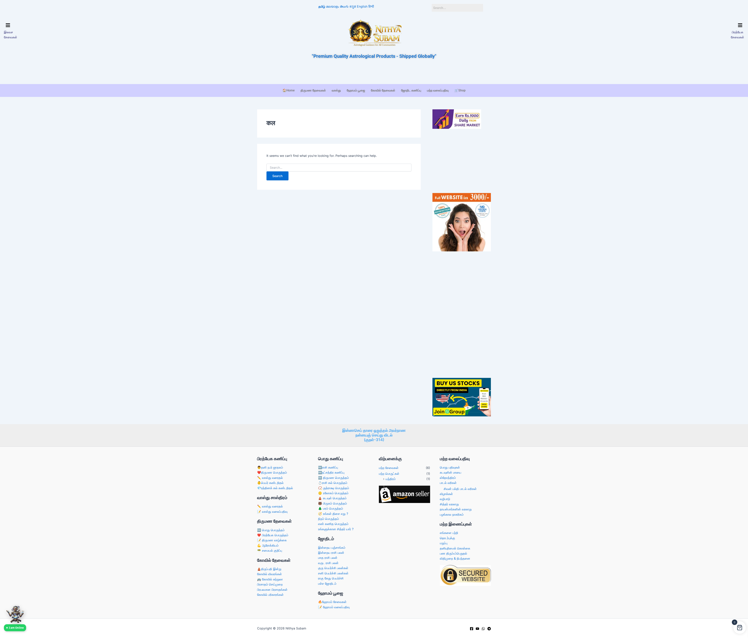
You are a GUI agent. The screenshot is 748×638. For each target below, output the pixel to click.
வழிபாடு (445, 499)
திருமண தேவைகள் (313, 90)
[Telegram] (489, 628)
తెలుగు (344, 6)
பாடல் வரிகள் (448, 483)
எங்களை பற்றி (449, 533)
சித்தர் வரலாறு (449, 504)
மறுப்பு (443, 543)
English (362, 6)
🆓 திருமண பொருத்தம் (333, 478)
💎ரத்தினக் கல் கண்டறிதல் (275, 488)
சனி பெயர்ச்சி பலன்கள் (333, 573)
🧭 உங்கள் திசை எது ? (333, 514)
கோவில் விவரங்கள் (269, 574)
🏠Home (288, 90)
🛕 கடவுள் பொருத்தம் (332, 498)
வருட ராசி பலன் (328, 563)
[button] (95, 25)
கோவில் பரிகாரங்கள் (270, 595)
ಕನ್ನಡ (352, 6)
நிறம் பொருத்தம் (328, 519)
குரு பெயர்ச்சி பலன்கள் (333, 568)
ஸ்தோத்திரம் (448, 478)
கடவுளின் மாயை (450, 472)
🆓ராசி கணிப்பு (328, 467)
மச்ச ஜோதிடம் (327, 583)
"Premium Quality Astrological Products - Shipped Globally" (374, 56)
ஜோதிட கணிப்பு (411, 90)
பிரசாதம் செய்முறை (270, 584)
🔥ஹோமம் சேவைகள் (332, 602)
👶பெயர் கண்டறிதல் (270, 483)
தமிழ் (321, 6)
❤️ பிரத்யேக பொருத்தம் (272, 535)
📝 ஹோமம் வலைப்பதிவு (334, 607)
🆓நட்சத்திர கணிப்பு (331, 472)
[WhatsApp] (483, 628)
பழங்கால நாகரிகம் (452, 514)
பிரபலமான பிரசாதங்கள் (272, 589)
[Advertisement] (374, 72)
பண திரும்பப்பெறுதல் (453, 553)
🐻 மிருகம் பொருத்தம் (332, 503)
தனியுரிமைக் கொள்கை (455, 548)
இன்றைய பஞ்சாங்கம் (331, 547)
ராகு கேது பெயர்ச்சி (331, 578)
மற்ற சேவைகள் (389, 468)
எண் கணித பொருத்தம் (333, 524)
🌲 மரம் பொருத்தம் (330, 508)
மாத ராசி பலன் (327, 558)
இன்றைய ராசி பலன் (331, 553)
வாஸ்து (336, 90)
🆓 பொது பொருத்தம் (271, 530)
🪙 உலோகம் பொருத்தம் (333, 493)
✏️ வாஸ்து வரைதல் (270, 478)
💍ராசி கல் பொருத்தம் (332, 483)
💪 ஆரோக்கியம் (268, 545)
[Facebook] (471, 628)
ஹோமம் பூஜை (356, 90)
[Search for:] (338, 167)
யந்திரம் (391, 479)
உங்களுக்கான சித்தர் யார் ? (336, 529)
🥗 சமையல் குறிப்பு (269, 550)
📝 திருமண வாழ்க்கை (272, 540)
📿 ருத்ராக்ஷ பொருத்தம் (333, 488)
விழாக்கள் (446, 494)
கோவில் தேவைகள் (383, 90)
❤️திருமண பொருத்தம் (272, 472)
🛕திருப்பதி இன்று (269, 569)
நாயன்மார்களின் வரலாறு (456, 509)
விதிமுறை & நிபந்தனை (455, 558)
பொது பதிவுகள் (450, 467)
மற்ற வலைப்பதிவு (438, 90)
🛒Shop (460, 90)
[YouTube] (477, 628)
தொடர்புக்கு (447, 538)
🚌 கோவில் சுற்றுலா (270, 579)
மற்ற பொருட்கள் (389, 474)
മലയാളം (332, 6)
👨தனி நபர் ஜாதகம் (270, 467)
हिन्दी (371, 6)
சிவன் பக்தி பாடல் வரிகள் (460, 489)
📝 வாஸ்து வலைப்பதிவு (272, 511)
